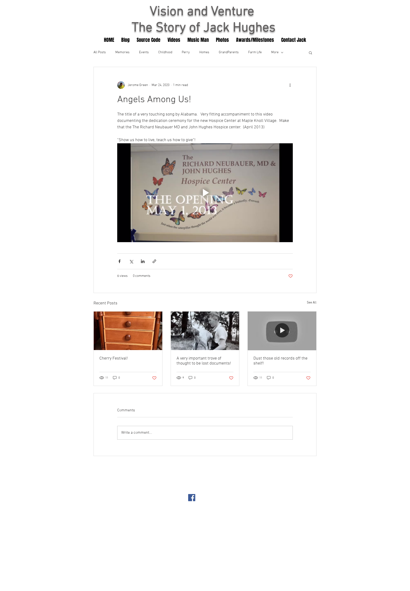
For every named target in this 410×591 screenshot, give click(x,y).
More (275, 52)
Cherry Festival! (113, 358)
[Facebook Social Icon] (191, 497)
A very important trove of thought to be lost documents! (204, 361)
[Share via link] (154, 261)
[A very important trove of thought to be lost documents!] (205, 331)
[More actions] (290, 85)
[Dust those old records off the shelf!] (282, 331)
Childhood (165, 52)
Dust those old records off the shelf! (280, 361)
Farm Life (255, 52)
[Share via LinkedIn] (142, 261)
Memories (122, 52)
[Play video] (205, 192)
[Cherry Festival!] (128, 331)
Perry (186, 52)
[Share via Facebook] (119, 261)
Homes (204, 52)
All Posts (99, 52)
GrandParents (229, 52)
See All (312, 303)
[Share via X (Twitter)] (131, 261)
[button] (310, 52)
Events (144, 52)
